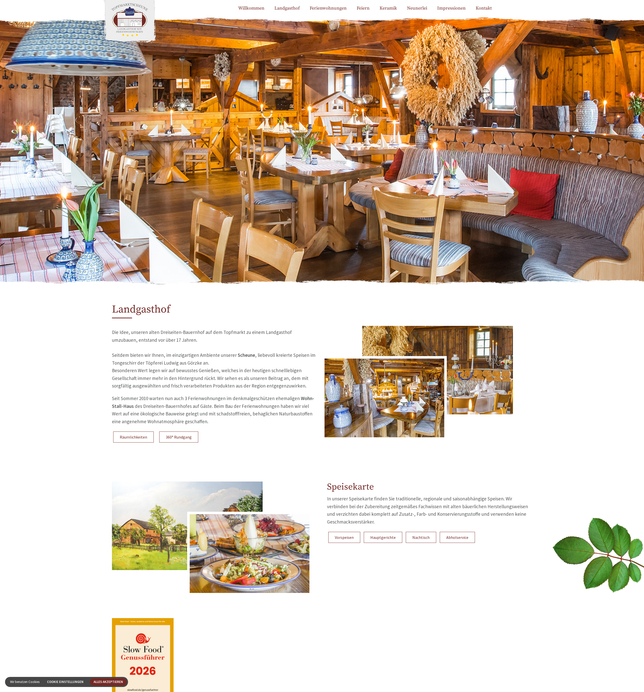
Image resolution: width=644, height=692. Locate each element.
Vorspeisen (344, 537)
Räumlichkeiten (133, 437)
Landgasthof (287, 8)
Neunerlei (417, 8)
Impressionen (451, 8)
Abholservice (457, 537)
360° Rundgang (179, 437)
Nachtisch (421, 537)
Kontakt (484, 8)
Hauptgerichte (383, 537)
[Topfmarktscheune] (129, 27)
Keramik (388, 8)
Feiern (363, 8)
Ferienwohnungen (328, 8)
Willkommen (251, 8)
